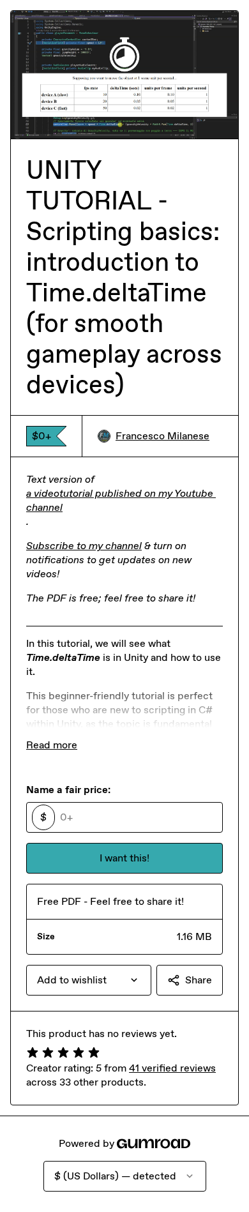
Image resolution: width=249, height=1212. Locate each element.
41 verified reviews (172, 1068)
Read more (51, 745)
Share (198, 980)
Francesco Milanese (162, 436)
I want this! (124, 858)
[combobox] (88, 980)
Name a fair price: (68, 790)
